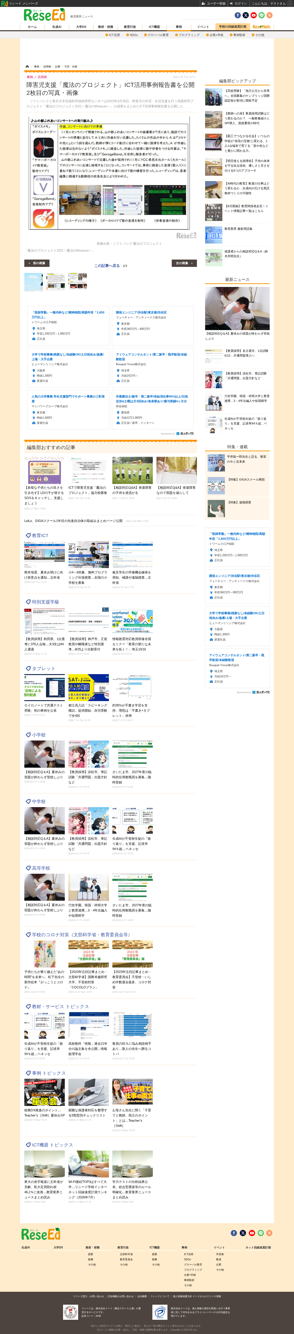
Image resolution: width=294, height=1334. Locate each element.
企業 (218, 1264)
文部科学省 (126, 1254)
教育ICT (40, 535)
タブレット (44, 668)
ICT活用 (114, 35)
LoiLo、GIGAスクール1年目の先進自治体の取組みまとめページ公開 (86, 521)
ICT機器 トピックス (52, 1144)
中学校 (39, 801)
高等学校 (41, 868)
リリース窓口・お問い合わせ (88, 1296)
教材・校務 (105, 26)
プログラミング (189, 35)
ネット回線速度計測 (258, 1247)
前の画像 (39, 262)
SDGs (134, 35)
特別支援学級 (45, 601)
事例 (179, 26)
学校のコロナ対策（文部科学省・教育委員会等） (82, 934)
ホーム (32, 26)
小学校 (39, 734)
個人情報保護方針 (182, 1296)
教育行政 (130, 26)
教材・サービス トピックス (60, 1006)
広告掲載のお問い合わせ (121, 1296)
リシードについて (159, 1296)
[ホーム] (27, 66)
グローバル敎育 (158, 35)
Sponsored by (168, 433)
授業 (90, 1254)
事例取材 (239, 35)
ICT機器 (154, 26)
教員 (218, 1259)
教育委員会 (126, 1259)
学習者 (220, 1254)
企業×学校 (216, 35)
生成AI (56, 26)
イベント (203, 26)
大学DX (81, 26)
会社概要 (142, 1296)
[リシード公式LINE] (261, 1233)
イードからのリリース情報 (207, 1296)
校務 (90, 1259)
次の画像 (182, 262)
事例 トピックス (49, 1073)
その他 (259, 35)
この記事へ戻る (110, 265)
